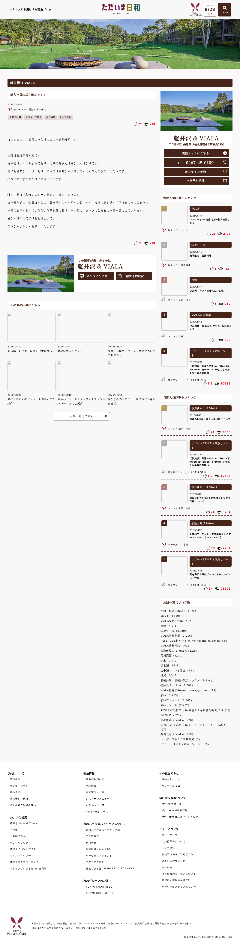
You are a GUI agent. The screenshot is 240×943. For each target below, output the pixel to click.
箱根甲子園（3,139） (174, 630)
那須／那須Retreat (203, 523)
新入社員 (16, 117)
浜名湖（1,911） (170, 665)
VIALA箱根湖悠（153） (175, 645)
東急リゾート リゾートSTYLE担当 (187, 380)
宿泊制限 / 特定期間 (98, 848)
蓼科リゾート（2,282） (175, 705)
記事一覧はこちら (82, 416)
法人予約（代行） (20, 798)
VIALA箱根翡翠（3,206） (177, 635)
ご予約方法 (92, 836)
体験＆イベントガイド (23, 848)
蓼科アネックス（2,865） (177, 700)
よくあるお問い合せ (173, 860)
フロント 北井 (175, 336)
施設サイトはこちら (195, 153)
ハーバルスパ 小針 (178, 544)
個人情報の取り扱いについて (179, 873)
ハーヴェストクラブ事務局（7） (181, 739)
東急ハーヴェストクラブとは (103, 829)
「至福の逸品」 (19, 836)
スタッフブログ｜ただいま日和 (28, 868)
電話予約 (15, 792)
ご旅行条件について (173, 841)
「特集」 (15, 829)
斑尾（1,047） (169, 675)
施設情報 (91, 785)
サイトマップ (170, 834)
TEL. (195, 162)
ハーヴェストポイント (99, 855)
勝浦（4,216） (169, 625)
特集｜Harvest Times (23, 823)
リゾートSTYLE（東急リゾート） (210, 353)
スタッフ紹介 (34, 117)
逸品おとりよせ (171, 779)
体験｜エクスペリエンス (24, 861)
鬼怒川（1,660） (171, 615)
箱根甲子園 (198, 244)
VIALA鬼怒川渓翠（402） (177, 620)
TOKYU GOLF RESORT (100, 892)
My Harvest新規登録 (175, 810)
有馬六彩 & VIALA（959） (177, 734)
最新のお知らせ (95, 779)
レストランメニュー (98, 798)
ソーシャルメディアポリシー (179, 886)
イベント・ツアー (20, 855)
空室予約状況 (135, 276)
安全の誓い (168, 847)
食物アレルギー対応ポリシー (179, 854)
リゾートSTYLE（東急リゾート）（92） (186, 744)
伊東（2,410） (169, 660)
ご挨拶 (51, 117)
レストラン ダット (178, 230)
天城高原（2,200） (172, 655)
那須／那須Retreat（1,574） (179, 610)
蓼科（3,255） (170, 695)
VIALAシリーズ (95, 804)
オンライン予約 (97, 276)
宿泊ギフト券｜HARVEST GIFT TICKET (110, 868)
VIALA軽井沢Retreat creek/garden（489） (189, 690)
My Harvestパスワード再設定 (180, 816)
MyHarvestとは (172, 803)
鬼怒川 (195, 208)
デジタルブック (19, 842)
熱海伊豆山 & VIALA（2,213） (180, 650)
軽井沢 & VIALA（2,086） (177, 685)
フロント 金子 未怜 (179, 428)
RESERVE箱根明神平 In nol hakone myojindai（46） (195, 640)
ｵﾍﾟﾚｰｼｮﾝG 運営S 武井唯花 (30, 109)
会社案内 (167, 867)
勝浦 (194, 279)
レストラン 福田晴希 (179, 265)
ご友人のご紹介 (95, 861)
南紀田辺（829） (171, 715)
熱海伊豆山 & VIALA (204, 408)
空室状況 (15, 779)
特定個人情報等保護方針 (176, 880)
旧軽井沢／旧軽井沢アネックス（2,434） (187, 680)
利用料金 (91, 842)
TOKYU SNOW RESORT (101, 886)
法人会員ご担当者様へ (23, 804)
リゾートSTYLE (171, 785)
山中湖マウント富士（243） (178, 670)
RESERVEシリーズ (97, 811)
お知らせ (66, 117)
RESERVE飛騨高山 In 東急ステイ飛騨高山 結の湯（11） (196, 710)
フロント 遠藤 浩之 (179, 300)
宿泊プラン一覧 (95, 792)
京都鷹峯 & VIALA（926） (177, 720)
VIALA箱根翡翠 (201, 314)
